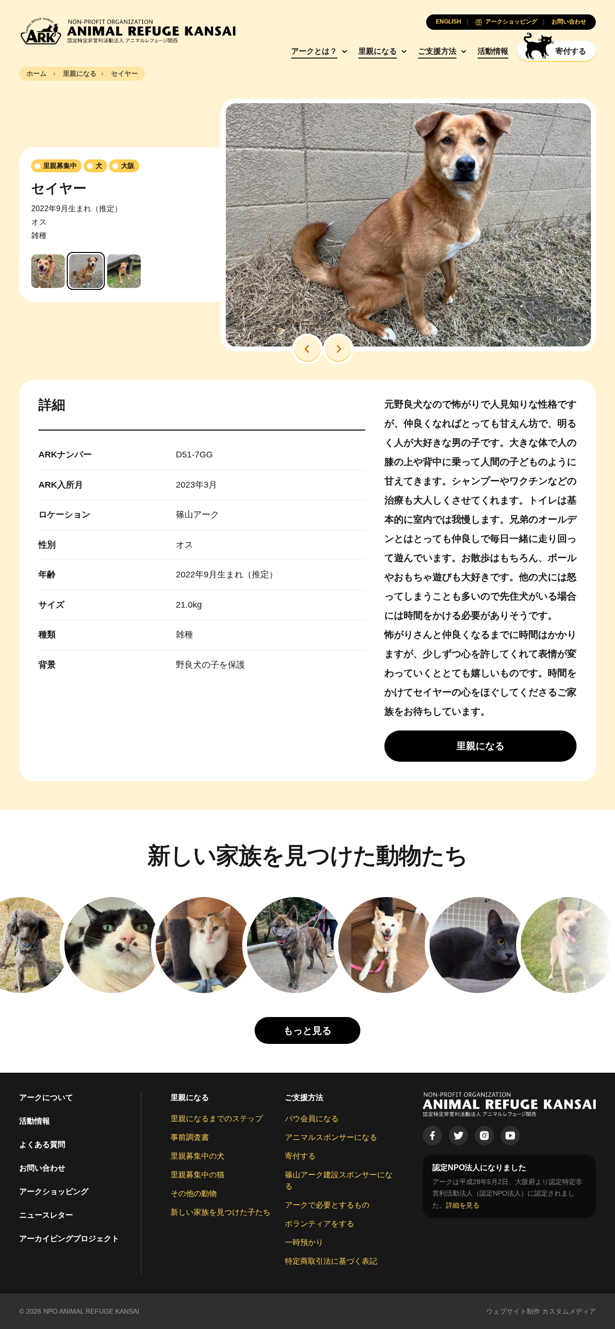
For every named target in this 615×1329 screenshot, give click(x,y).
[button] (307, 349)
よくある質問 (42, 1144)
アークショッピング (53, 1191)
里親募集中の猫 (197, 1175)
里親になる (377, 51)
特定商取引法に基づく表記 (331, 1261)
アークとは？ (314, 51)
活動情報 (493, 51)
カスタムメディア (569, 1311)
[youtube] (510, 1135)
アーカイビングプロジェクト (69, 1238)
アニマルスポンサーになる (331, 1137)
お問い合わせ (42, 1168)
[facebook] (432, 1135)
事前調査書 (190, 1137)
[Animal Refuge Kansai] (127, 31)
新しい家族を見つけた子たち (221, 1212)
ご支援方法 (437, 51)
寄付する (300, 1156)
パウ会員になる (312, 1118)
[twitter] (458, 1135)
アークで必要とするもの (327, 1205)
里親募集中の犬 (197, 1156)
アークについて (46, 1097)
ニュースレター (46, 1215)
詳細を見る (463, 1205)
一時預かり (304, 1242)
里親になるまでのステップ (217, 1118)
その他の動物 (194, 1193)
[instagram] (484, 1135)
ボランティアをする (319, 1224)
